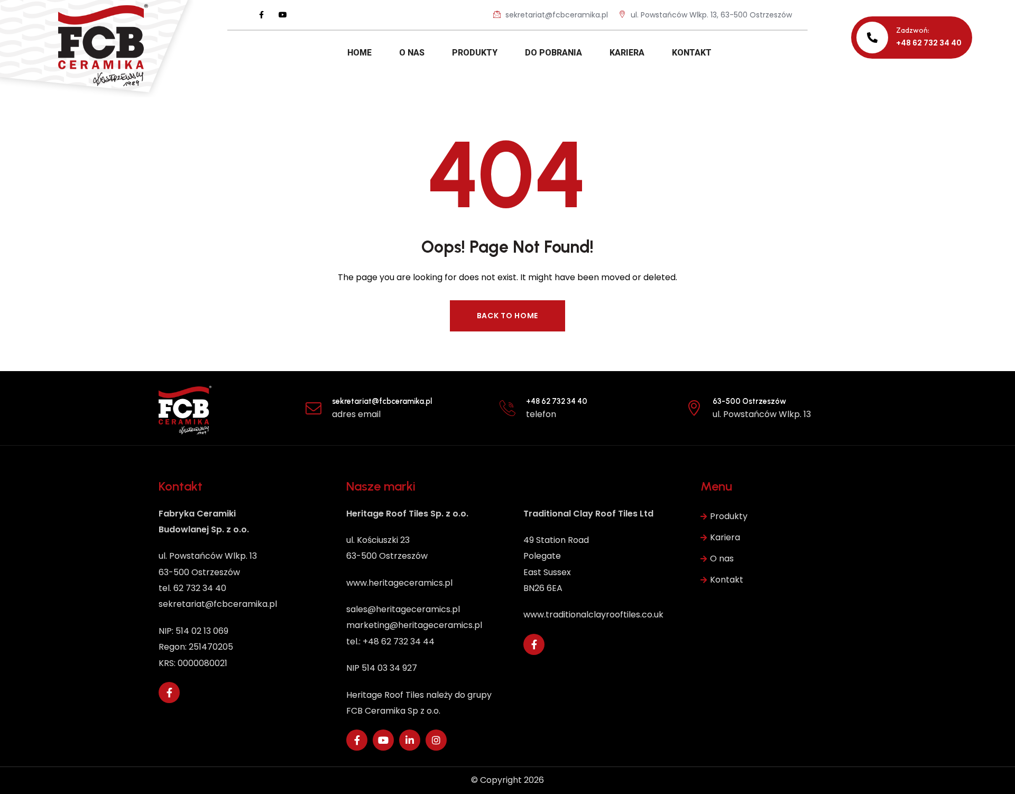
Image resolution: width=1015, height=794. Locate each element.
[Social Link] (262, 15)
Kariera (725, 537)
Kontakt (726, 580)
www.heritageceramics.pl (399, 583)
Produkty (729, 516)
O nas (722, 558)
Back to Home (507, 315)
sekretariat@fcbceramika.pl (555, 15)
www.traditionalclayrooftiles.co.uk (593, 614)
